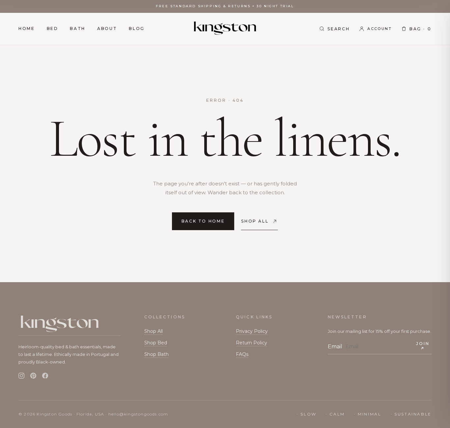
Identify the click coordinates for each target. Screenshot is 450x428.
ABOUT (107, 28)
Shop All (153, 331)
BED (52, 28)
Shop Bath (156, 354)
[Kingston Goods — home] (69, 325)
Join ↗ (423, 346)
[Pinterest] (33, 376)
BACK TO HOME (203, 221)
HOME (26, 28)
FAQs (242, 354)
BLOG (137, 28)
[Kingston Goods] (225, 29)
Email (335, 346)
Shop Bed (155, 343)
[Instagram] (21, 376)
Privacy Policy (252, 331)
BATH (77, 28)
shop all (254, 221)
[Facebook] (45, 376)
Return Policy (251, 343)
